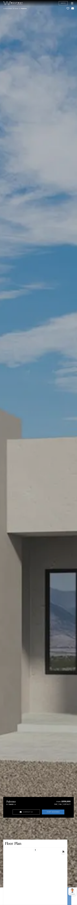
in (9, 804)
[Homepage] (12, 3)
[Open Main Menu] (72, 3)
